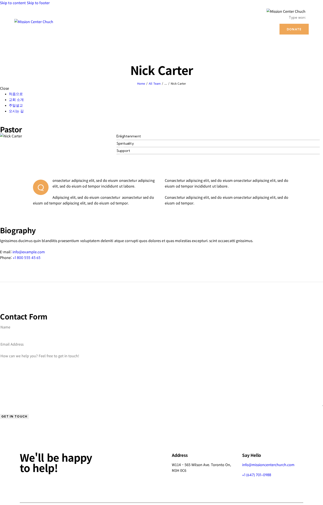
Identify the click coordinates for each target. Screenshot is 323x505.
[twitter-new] (7, 122)
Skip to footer (38, 2)
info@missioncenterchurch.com (268, 464)
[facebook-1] (2, 122)
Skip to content (13, 2)
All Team (155, 83)
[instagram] (17, 122)
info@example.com (29, 251)
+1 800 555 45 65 (27, 257)
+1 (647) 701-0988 (256, 475)
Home (141, 83)
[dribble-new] (12, 122)
